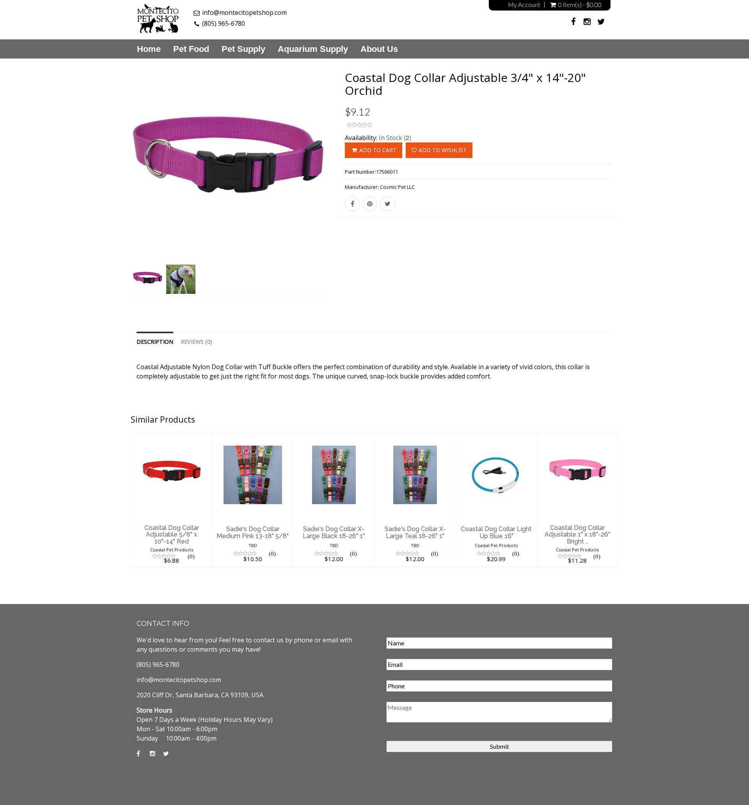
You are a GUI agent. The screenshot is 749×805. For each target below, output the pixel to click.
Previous (113, 191)
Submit (499, 746)
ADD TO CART (377, 150)
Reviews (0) (196, 341)
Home (149, 49)
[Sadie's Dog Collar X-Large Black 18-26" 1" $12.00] (333, 438)
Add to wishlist (442, 150)
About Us (379, 49)
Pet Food (191, 49)
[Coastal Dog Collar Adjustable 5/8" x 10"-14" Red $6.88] (171, 438)
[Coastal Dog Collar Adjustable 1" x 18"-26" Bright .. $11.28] (577, 438)
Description (155, 341)
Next (345, 191)
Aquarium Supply (313, 49)
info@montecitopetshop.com (244, 12)
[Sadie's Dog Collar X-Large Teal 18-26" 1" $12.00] (414, 438)
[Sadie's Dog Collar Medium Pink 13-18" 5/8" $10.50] (252, 438)
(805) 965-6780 (223, 23)
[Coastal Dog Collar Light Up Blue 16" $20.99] (496, 438)
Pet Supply (243, 49)
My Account (524, 4)
